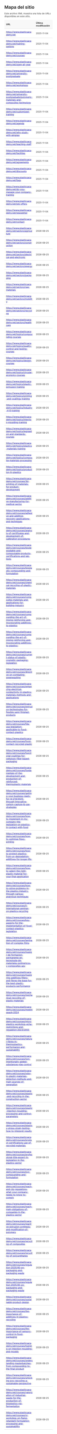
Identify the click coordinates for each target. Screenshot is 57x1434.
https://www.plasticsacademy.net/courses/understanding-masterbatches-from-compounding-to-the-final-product (19, 1363)
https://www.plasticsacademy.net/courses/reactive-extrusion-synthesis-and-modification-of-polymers (18, 1227)
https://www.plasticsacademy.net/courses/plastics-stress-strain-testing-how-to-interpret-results (19, 1126)
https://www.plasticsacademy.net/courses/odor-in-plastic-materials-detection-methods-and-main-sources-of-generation (19, 1077)
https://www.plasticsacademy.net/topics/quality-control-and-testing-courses (19, 347)
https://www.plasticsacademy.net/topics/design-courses (19, 360)
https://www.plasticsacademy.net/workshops (18, 84)
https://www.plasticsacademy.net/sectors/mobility (19, 299)
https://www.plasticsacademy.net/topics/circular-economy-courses (19, 372)
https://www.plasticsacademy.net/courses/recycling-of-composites (19, 1241)
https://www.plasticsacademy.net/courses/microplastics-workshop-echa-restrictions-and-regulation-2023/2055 (19, 1024)
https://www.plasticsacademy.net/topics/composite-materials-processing (19, 457)
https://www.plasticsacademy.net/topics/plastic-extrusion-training (19, 384)
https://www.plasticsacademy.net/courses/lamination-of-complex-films (19, 940)
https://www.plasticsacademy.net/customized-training (18, 111)
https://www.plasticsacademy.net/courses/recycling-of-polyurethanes (19, 1253)
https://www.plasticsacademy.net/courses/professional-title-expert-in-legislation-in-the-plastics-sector (19, 1157)
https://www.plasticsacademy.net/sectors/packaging (18, 275)
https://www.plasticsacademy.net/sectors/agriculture (19, 231)
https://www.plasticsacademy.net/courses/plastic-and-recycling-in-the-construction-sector (19, 1094)
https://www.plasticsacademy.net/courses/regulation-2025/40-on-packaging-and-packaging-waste (19, 1268)
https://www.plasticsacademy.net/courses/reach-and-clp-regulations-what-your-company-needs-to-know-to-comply (19, 1190)
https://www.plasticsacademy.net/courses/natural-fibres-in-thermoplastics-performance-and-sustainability (19, 1043)
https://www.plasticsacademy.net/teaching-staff (18, 143)
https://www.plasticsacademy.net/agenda (18, 122)
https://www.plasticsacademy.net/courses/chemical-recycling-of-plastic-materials (19, 583)
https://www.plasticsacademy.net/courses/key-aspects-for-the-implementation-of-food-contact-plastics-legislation (19, 924)
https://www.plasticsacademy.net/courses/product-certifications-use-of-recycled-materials (19, 1141)
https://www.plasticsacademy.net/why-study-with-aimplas (18, 132)
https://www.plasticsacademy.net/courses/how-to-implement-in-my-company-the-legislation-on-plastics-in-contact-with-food (18, 820)
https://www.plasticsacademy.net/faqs (18, 179)
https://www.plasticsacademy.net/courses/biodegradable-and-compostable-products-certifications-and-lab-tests (18, 552)
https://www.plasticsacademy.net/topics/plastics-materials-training (19, 446)
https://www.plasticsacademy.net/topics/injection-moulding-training (18, 419)
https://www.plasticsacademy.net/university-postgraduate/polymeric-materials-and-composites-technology (19, 97)
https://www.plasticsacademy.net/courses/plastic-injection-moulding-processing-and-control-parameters (19, 1111)
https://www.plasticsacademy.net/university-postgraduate (18, 73)
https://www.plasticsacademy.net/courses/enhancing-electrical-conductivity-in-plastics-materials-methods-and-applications (19, 690)
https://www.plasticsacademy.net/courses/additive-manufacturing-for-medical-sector (18, 500)
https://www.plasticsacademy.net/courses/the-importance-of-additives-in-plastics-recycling (18, 1314)
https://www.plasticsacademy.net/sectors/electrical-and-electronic (19, 254)
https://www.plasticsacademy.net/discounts (18, 170)
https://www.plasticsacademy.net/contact (18, 220)
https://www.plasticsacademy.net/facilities (18, 152)
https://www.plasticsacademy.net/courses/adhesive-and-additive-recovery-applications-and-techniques (19, 516)
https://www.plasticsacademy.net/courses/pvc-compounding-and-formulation (18, 1173)
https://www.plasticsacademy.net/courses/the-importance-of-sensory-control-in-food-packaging (18, 1331)
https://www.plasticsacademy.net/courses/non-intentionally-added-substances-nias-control (18, 1060)
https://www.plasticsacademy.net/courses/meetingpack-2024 (19, 1009)
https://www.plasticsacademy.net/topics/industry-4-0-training (19, 408)
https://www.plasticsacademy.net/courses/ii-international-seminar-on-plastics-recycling (18, 907)
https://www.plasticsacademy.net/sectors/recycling (19, 310)
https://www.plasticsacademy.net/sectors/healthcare (18, 322)
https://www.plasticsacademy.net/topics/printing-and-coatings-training (19, 396)
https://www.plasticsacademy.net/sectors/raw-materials (18, 287)
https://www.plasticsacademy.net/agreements (18, 161)
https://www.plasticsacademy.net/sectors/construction (19, 243)
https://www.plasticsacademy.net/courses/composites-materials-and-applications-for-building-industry (18, 600)
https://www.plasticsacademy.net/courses (18, 54)
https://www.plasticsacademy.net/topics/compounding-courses (19, 334)
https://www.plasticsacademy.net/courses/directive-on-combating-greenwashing (19, 673)
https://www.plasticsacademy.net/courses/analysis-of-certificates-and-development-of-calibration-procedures (19, 533)
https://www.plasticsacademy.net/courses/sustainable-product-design (19, 1299)
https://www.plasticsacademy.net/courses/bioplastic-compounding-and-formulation (19, 569)
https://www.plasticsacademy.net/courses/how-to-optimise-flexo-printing (18, 837)
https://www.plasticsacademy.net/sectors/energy (19, 265)
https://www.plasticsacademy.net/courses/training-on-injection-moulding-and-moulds (19, 1347)
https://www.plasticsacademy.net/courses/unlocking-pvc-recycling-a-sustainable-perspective (19, 1379)
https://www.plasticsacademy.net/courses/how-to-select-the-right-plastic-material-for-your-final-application (18, 871)
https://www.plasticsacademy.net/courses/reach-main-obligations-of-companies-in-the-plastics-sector (19, 1209)
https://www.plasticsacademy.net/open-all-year (18, 63)
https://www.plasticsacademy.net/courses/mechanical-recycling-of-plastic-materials (19, 996)
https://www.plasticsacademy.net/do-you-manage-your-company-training (19, 190)
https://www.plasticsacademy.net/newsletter (18, 211)
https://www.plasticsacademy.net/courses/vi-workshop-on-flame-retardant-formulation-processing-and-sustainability (18, 1419)
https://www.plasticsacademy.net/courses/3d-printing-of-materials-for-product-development (18, 484)
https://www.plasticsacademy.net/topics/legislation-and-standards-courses (19, 432)
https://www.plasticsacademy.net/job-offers (18, 202)
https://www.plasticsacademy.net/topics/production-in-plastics (19, 469)
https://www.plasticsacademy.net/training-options (18, 44)
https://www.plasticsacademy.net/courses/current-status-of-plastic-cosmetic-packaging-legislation (19, 657)
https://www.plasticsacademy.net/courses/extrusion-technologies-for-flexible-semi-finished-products (19, 709)
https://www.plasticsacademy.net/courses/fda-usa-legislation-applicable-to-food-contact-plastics (18, 727)
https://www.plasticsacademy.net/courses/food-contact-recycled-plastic (19, 741)
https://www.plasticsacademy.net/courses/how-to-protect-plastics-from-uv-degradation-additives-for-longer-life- (19, 854)
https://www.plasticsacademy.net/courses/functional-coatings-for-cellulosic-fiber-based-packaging (18, 756)
